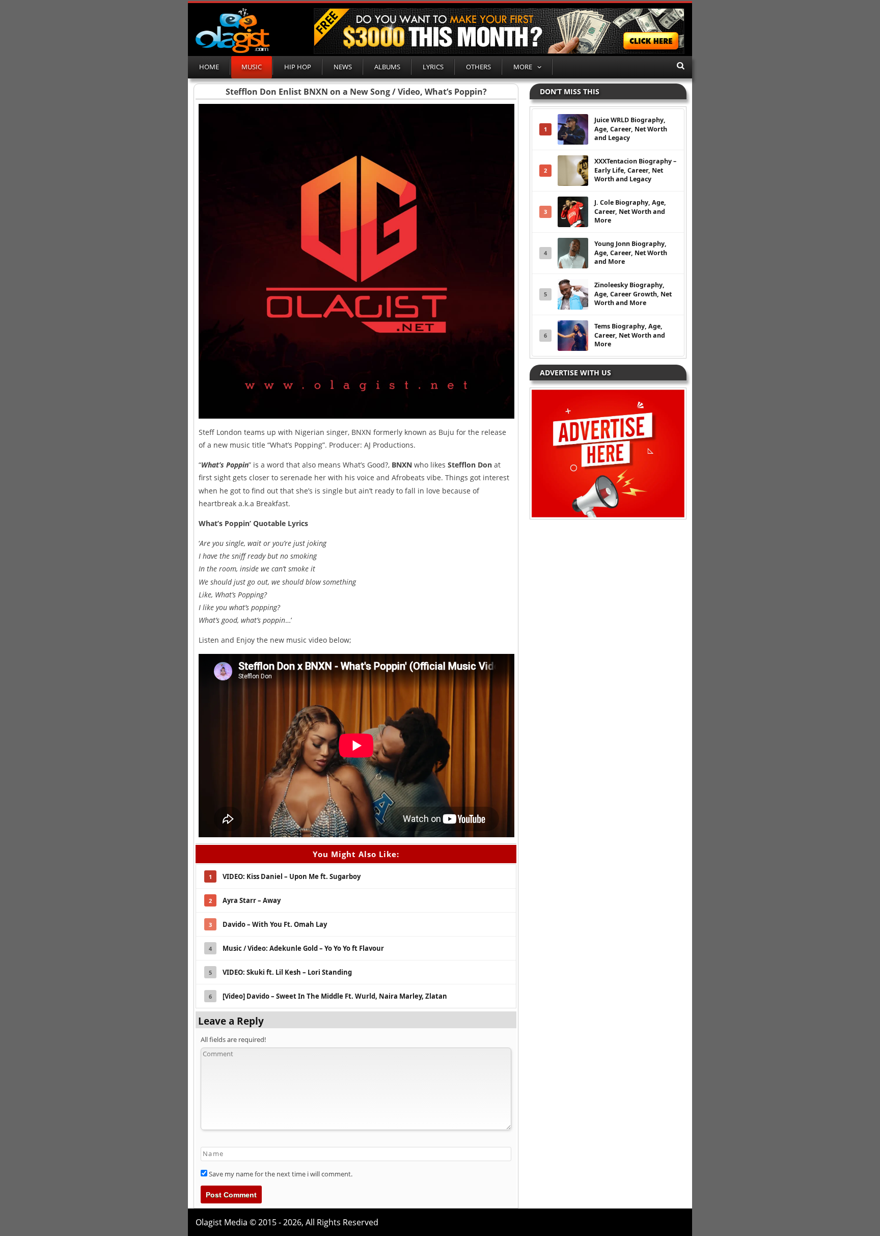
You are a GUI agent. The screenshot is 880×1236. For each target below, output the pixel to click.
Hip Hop (297, 66)
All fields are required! (233, 1039)
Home (209, 66)
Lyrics (433, 66)
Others (478, 66)
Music (251, 66)
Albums (387, 66)
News (343, 66)
